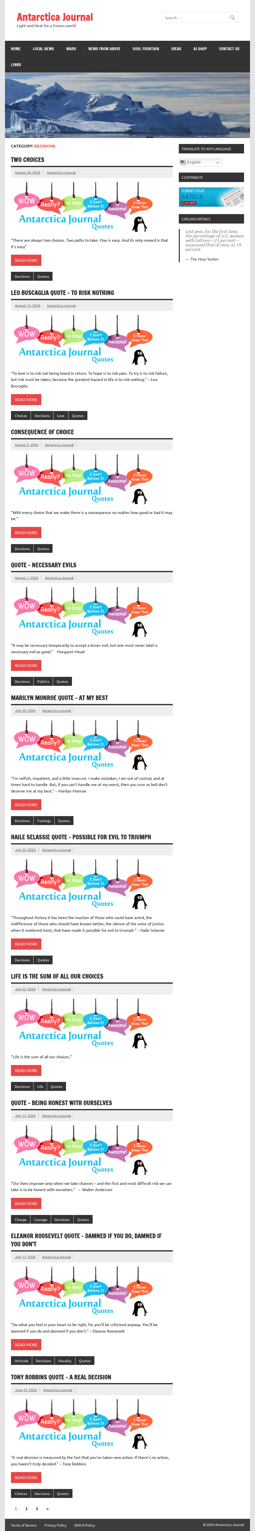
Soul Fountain (146, 48)
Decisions (22, 276)
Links (16, 64)
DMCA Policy (84, 1525)
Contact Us (229, 48)
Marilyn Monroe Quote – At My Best (59, 698)
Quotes (43, 276)
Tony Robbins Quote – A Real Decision (61, 1377)
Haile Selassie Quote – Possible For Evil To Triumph (81, 837)
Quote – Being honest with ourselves (61, 1103)
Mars (71, 48)
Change (21, 1219)
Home (16, 48)
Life (40, 1086)
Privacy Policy (55, 1525)
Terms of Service (24, 1525)
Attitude (21, 1360)
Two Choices (27, 159)
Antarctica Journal (55, 17)
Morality (64, 1360)
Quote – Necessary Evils (43, 565)
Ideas (176, 48)
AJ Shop (200, 48)
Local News (43, 48)
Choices (21, 415)
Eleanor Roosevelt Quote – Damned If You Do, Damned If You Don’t (86, 1240)
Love (60, 415)
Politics (43, 681)
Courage (40, 1219)
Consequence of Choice (42, 432)
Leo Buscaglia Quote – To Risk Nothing (62, 292)
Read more (26, 260)
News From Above (104, 48)
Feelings (44, 820)
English (193, 162)
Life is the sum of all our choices (57, 976)
